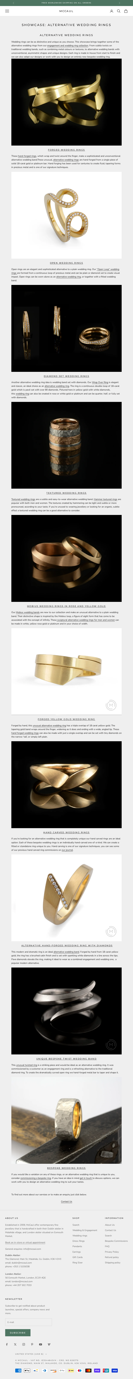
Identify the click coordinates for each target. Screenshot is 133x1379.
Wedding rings (80, 1235)
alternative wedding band (66, 951)
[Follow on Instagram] (23, 1344)
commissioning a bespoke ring (35, 1178)
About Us (110, 1224)
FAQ (107, 1246)
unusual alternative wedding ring (49, 725)
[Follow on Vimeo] (49, 1344)
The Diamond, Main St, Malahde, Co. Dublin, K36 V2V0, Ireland (56, 1363)
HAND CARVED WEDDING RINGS (66, 832)
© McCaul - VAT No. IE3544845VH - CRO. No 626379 (47, 1360)
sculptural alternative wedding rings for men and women (86, 620)
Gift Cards (78, 1257)
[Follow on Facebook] (6, 1344)
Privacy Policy (112, 1251)
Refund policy (112, 1257)
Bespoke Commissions (116, 1241)
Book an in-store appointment (66, 3)
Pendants (77, 1246)
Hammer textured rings (105, 499)
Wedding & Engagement (85, 1230)
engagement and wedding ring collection (67, 45)
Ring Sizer (78, 1262)
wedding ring (22, 393)
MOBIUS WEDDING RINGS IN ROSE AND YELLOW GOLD (66, 606)
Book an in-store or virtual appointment (25, 1242)
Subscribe (18, 1332)
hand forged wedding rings (25, 733)
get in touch (86, 1178)
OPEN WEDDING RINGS (66, 263)
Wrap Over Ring (100, 382)
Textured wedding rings (23, 499)
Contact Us (66, 1201)
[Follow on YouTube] (40, 1344)
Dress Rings (79, 1241)
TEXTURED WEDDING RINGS (66, 493)
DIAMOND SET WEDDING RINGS (66, 376)
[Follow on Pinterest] (32, 1344)
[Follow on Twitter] (15, 1344)
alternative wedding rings (66, 159)
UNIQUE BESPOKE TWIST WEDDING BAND (66, 1058)
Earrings (77, 1251)
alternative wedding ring (68, 276)
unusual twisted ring (26, 1065)
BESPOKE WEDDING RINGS (66, 1168)
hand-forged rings (27, 156)
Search (76, 1224)
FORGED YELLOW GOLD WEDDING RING (66, 719)
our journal (67, 850)
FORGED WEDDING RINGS (66, 149)
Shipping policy (112, 1262)
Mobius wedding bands (28, 612)
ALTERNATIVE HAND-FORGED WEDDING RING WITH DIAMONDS (67, 945)
